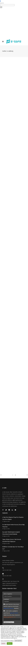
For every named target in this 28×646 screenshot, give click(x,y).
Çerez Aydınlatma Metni (7, 640)
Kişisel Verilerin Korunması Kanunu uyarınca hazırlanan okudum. (11, 606)
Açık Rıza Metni (14, 613)
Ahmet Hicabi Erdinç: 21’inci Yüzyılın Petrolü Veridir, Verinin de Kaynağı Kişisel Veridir (13, 397)
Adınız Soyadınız (8, 594)
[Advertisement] (14, 23)
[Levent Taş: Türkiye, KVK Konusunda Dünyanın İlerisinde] (14, 103)
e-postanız (6, 599)
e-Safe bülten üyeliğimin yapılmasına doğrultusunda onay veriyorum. (12, 613)
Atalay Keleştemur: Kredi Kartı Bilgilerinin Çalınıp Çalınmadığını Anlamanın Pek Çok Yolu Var (12, 254)
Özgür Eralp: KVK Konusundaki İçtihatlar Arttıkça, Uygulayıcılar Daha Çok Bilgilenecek (13, 349)
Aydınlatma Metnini (9, 608)
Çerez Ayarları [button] (18, 640)
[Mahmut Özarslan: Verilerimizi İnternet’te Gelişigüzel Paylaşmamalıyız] (14, 149)
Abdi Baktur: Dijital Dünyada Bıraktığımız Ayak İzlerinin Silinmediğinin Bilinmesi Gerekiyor (12, 207)
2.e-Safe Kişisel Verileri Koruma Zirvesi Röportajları (12, 119)
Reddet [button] (3, 643)
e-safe (4, 83)
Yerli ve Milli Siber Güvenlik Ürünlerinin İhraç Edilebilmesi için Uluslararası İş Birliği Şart (14, 79)
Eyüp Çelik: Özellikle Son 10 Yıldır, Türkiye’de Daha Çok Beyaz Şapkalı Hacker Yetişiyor (13, 302)
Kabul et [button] (10, 643)
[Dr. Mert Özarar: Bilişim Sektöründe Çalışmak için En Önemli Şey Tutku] (14, 434)
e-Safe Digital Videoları (11, 83)
